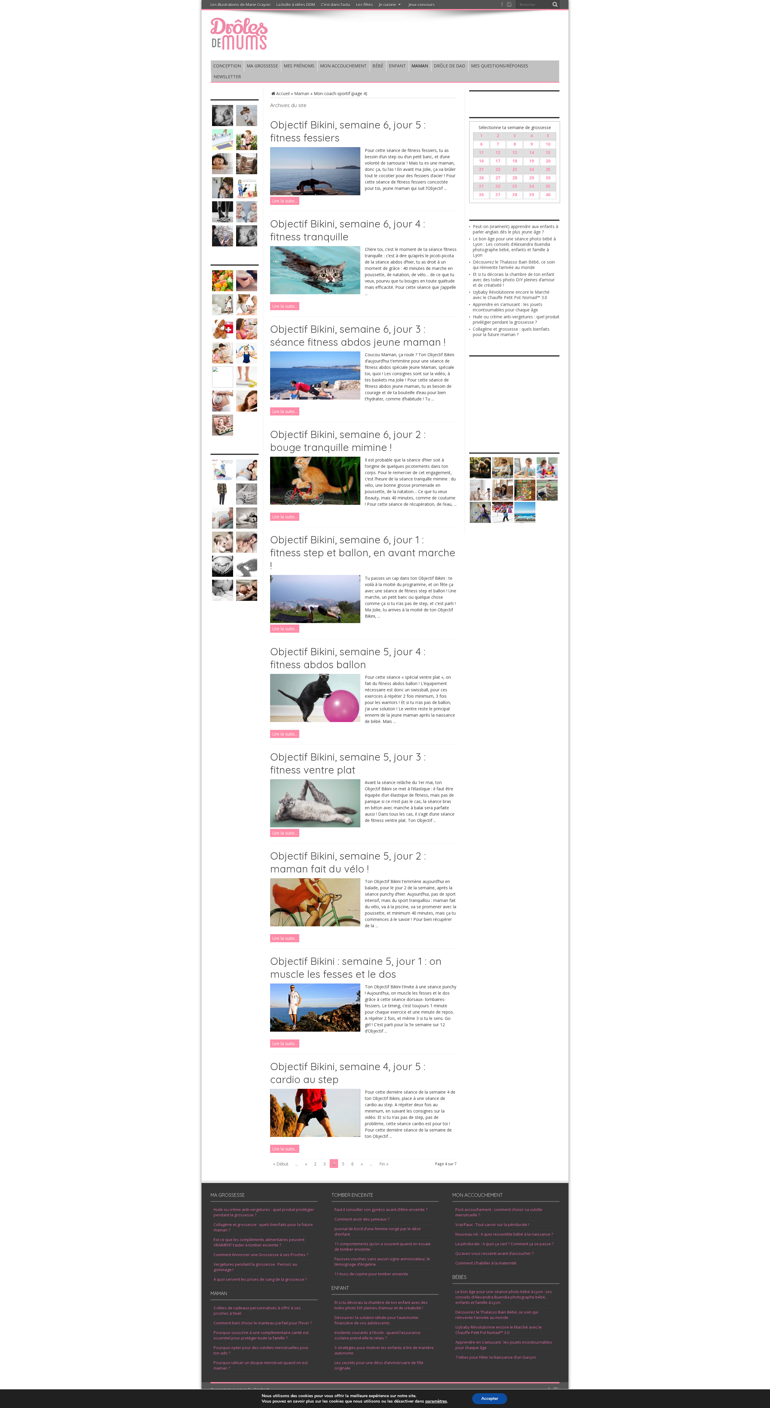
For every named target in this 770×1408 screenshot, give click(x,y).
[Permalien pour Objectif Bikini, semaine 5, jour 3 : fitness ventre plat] (315, 826)
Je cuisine (387, 4)
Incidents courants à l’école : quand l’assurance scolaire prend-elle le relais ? (377, 1335)
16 (481, 161)
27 (497, 178)
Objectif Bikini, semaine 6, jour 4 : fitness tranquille (347, 230)
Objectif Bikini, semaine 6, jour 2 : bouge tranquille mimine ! (348, 441)
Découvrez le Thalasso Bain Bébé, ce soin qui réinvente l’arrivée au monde (514, 264)
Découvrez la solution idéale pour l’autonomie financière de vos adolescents (376, 1320)
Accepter (489, 1398)
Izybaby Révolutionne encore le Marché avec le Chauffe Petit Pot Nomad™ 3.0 (511, 294)
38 (514, 194)
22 (497, 169)
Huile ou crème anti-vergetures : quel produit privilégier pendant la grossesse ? (516, 319)
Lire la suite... (284, 201)
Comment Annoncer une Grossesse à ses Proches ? (261, 1254)
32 (497, 186)
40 (548, 194)
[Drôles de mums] (239, 46)
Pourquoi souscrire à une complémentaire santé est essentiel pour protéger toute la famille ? (261, 1335)
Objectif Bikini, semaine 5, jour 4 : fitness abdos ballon (347, 658)
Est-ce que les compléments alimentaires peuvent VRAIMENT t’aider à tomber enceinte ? (259, 1242)
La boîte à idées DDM (295, 4)
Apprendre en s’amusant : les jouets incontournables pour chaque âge (507, 307)
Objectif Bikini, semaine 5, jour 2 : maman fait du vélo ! (348, 862)
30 (548, 178)
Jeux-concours (422, 4)
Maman (301, 93)
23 (514, 169)
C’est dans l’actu (335, 4)
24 (531, 169)
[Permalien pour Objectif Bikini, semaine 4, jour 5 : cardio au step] (315, 1135)
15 (548, 152)
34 (531, 186)
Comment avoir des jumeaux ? (362, 1219)
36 (481, 194)
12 (497, 152)
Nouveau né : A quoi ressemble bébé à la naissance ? (504, 1234)
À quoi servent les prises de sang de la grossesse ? (260, 1279)
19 (531, 161)
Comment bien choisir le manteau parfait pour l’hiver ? (263, 1323)
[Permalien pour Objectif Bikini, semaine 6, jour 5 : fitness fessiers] (315, 193)
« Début (280, 1164)
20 (548, 161)
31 (481, 186)
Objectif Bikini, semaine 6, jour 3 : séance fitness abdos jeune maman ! (357, 335)
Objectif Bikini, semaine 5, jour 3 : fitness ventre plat (348, 763)
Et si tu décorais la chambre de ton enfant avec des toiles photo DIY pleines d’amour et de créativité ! (514, 279)
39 (531, 194)
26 (481, 178)
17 (497, 161)
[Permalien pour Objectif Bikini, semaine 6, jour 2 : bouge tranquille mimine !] (315, 503)
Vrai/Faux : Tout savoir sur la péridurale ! (492, 1224)
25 (548, 169)
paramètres (436, 1401)
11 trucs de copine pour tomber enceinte (371, 1274)
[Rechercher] (554, 4)
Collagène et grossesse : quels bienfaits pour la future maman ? (511, 331)
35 (548, 186)
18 (514, 161)
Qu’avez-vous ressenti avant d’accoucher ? (494, 1253)
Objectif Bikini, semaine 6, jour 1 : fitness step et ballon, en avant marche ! (362, 552)
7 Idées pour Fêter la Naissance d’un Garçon (495, 1357)
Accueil (283, 93)
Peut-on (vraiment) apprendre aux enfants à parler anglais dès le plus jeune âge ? (515, 229)
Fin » (383, 1164)
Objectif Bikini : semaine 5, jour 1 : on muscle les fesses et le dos (356, 967)
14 (531, 152)
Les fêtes (364, 4)
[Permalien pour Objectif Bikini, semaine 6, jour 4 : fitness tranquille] (315, 292)
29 (531, 178)
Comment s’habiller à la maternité (485, 1263)
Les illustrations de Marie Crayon (240, 4)
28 (514, 178)
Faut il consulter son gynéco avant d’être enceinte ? (380, 1209)
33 (514, 186)
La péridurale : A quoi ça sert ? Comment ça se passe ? (504, 1243)
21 (481, 169)
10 (548, 144)
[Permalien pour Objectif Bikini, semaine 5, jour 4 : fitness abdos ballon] (315, 720)
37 (497, 194)
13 (514, 152)
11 (481, 152)
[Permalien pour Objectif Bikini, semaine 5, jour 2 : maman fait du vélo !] (315, 925)
